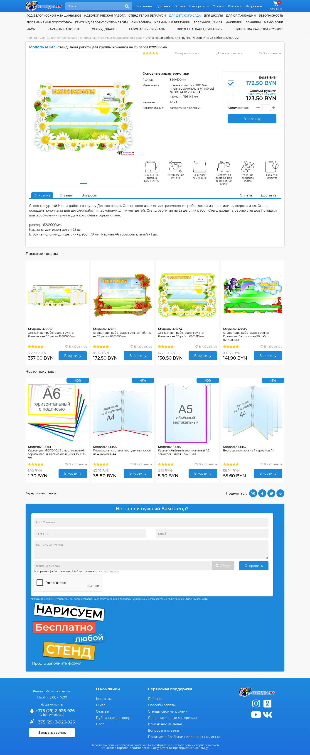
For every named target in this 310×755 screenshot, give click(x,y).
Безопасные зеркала (147, 29)
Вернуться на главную (41, 493)
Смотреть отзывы (187, 53)
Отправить (254, 566)
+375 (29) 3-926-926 (55, 722)
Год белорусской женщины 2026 (54, 15)
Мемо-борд (273, 22)
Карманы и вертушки (172, 22)
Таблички (202, 22)
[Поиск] (127, 6)
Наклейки (234, 22)
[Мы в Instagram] (256, 703)
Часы (31, 29)
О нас (100, 705)
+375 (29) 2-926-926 (54, 710)
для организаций (241, 15)
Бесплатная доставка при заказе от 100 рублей (224, 179)
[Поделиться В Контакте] (253, 493)
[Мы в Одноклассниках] (267, 703)
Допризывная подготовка (49, 22)
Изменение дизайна (165, 724)
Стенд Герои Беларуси (147, 15)
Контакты (234, 6)
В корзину (72, 356)
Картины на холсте (64, 29)
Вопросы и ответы (163, 730)
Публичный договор (113, 718)
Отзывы (218, 6)
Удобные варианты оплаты (248, 178)
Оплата (180, 6)
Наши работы (199, 6)
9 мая (217, 22)
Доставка (163, 6)
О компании (108, 689)
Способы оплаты (162, 705)
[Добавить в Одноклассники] (280, 493)
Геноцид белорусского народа (101, 22)
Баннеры (253, 22)
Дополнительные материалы (172, 718)
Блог (100, 724)
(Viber (44, 714)
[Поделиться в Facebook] (262, 493)
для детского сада (185, 15)
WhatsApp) (56, 714)
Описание (42, 195)
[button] (83, 183)
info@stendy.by (110, 571)
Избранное (254, 6)
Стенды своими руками (168, 711)
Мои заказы (144, 6)
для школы (213, 15)
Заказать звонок (231, 53)
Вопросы (89, 195)
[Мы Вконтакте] (267, 714)
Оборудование (104, 29)
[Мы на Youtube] (256, 714)
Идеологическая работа (104, 15)
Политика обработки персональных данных (184, 737)
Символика (141, 22)
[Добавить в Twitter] (271, 493)
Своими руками (261, 92)
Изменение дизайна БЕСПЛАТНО (151, 178)
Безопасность (271, 15)
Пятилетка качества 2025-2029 (258, 29)
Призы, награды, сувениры (199, 29)
